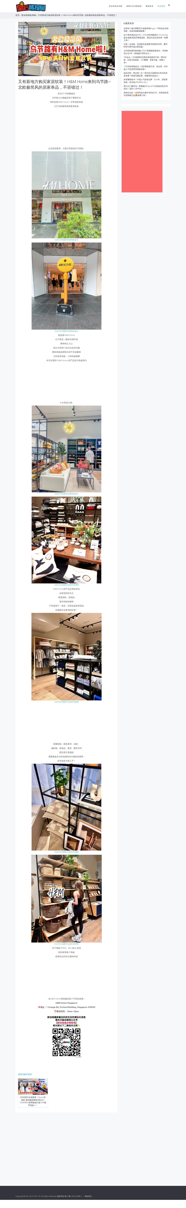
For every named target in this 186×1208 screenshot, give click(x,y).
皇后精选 (161, 6)
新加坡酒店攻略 (115, 6)
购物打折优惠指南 (134, 6)
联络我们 (88, 1196)
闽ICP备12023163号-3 (73, 1196)
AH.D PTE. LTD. (35, 1196)
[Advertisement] (66, 128)
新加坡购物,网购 (28, 15)
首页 (17, 15)
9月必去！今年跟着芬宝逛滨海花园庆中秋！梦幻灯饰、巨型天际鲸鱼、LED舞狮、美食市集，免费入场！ (145, 60)
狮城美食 (149, 6)
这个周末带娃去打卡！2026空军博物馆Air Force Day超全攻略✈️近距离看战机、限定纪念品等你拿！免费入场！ (146, 37)
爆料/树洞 (27, 1074)
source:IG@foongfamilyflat (66, 585)
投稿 (20, 1074)
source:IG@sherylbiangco (66, 239)
